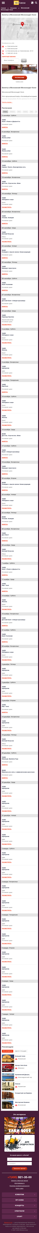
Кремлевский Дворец (22, 1074)
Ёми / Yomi (5, 585)
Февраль (12, 111)
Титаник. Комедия (8, 217)
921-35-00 (19, 1177)
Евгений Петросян (8, 234)
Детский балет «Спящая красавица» (13, 300)
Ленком (17, 1084)
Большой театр (20, 1056)
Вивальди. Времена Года (10, 759)
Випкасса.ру (8, 1222)
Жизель (4, 350)
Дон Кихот (5, 535)
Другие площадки (20, 1051)
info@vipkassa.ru (19, 1183)
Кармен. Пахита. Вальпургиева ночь (14, 167)
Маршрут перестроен (9, 268)
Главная (3, 8)
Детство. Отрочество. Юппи (11, 183)
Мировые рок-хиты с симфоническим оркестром (18, 772)
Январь (5, 111)
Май (31, 111)
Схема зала (19, 81)
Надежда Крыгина (8, 317)
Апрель (25, 111)
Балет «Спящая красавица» (11, 452)
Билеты (5, 127)
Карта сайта (19, 1188)
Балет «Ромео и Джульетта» (11, 121)
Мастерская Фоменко (22, 1102)
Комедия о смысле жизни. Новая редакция (16, 252)
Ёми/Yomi (5, 386)
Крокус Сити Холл (21, 1065)
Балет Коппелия (7, 284)
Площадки (13, 8)
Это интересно (7, 1051)
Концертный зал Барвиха (23, 1093)
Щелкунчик (5, 368)
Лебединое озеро (8, 199)
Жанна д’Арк (6, 137)
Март (19, 111)
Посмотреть (6, 207)
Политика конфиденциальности (19, 1186)
